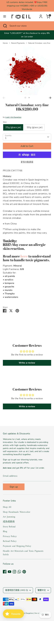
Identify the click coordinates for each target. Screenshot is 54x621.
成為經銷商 (9, 522)
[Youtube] (9, 571)
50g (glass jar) (34, 127)
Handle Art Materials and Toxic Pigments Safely (23, 553)
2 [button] (29, 97)
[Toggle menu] (4, 16)
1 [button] (25, 97)
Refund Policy (9, 541)
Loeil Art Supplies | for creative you (33, 613)
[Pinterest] (24, 571)
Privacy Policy (10, 536)
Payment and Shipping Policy (17, 546)
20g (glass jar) (13, 127)
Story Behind (9, 527)
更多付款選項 (27, 162)
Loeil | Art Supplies (13, 117)
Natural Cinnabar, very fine (39, 43)
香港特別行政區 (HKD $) (16, 590)
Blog (5, 531)
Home (5, 43)
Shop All (7, 507)
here (24, 256)
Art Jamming (9, 517)
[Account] (41, 15)
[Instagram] (14, 571)
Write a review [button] (27, 362)
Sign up (14, 486)
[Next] (50, 98)
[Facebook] (4, 571)
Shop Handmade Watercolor (16, 512)
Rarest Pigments (18, 43)
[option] (27, 71)
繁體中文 (42, 590)
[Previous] (4, 98)
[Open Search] (4, 26)
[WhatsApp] (19, 571)
